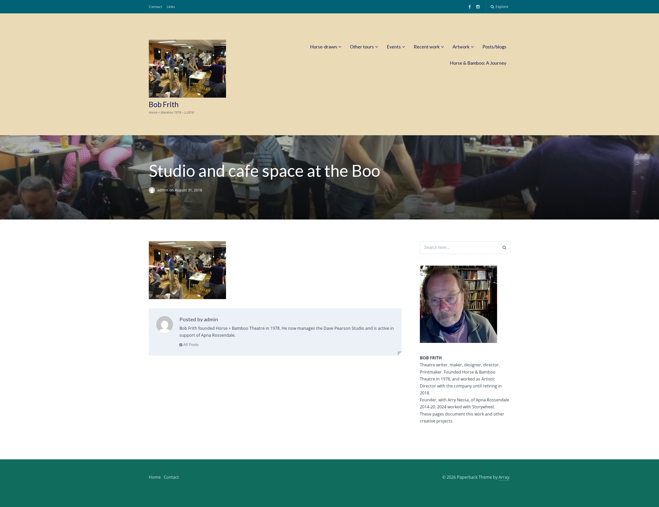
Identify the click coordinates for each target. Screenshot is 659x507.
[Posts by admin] (164, 325)
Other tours (362, 46)
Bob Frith (164, 104)
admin (163, 190)
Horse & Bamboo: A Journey (478, 63)
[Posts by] (153, 190)
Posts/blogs (494, 46)
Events (394, 46)
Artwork (461, 46)
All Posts (190, 344)
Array (504, 477)
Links (171, 6)
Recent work (427, 46)
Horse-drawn (323, 46)
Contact (155, 6)
